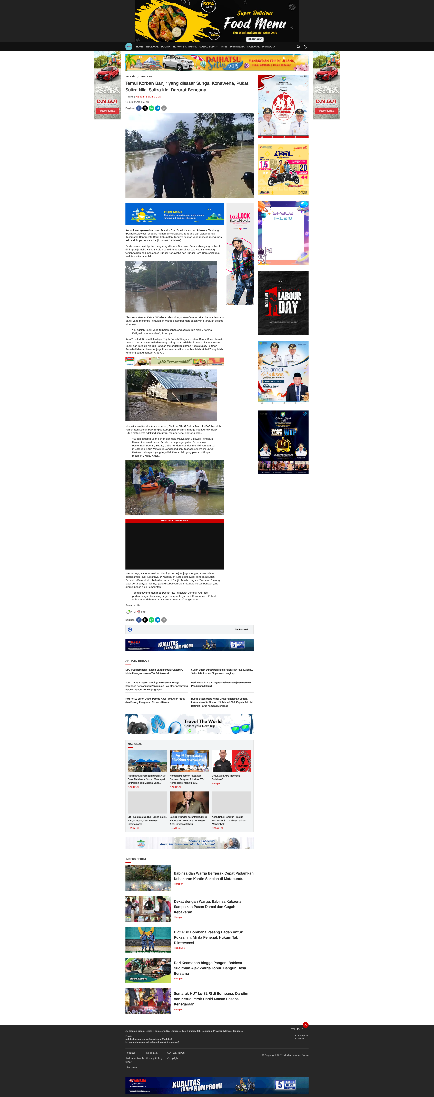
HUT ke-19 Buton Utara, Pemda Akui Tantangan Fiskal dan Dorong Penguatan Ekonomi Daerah (155, 700)
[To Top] (306, 1025)
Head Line (146, 76)
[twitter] (145, 108)
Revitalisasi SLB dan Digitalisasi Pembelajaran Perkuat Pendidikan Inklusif (221, 684)
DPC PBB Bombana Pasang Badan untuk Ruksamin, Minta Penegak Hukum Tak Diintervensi (154, 671)
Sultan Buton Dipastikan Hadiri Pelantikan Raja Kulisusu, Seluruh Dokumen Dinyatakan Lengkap (222, 671)
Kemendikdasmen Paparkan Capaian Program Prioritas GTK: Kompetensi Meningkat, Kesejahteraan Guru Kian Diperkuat (189, 781)
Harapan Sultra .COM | (148, 96)
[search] (298, 46)
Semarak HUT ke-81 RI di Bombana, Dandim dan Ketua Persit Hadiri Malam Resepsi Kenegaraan (211, 999)
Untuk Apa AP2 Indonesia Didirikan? (226, 777)
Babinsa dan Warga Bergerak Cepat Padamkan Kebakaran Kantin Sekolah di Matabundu (214, 876)
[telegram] (157, 108)
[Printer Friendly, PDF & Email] (135, 612)
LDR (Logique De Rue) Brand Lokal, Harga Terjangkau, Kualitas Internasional (147, 820)
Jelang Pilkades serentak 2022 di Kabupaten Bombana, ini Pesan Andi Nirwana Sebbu (188, 820)
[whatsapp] (151, 108)
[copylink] (164, 108)
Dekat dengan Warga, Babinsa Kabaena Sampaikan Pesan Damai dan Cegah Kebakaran (207, 907)
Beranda (130, 76)
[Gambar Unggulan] (189, 197)
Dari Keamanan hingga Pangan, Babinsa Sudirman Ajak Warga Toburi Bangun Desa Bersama (210, 968)
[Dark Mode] (305, 46)
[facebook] (139, 108)
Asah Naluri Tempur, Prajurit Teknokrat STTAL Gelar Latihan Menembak (229, 820)
